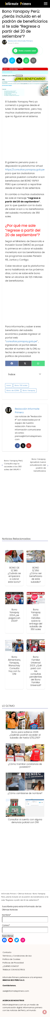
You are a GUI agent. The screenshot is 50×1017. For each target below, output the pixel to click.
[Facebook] (5, 60)
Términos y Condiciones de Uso (17, 956)
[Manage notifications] (45, 1012)
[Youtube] (28, 445)
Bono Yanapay (29, 390)
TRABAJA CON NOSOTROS (14, 969)
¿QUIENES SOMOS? (11, 966)
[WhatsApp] (26, 60)
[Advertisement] (25, 139)
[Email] (33, 60)
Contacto (7, 952)
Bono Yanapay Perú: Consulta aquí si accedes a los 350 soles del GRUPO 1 (13, 465)
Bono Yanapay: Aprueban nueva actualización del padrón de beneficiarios (38, 465)
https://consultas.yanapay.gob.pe (24, 169)
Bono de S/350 (13, 390)
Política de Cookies (11, 959)
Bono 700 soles (21, 385)
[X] (19, 60)
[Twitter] (23, 445)
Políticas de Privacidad (13, 962)
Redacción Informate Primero (20, 41)
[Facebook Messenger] (12, 60)
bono (9, 385)
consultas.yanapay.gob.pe (21, 341)
